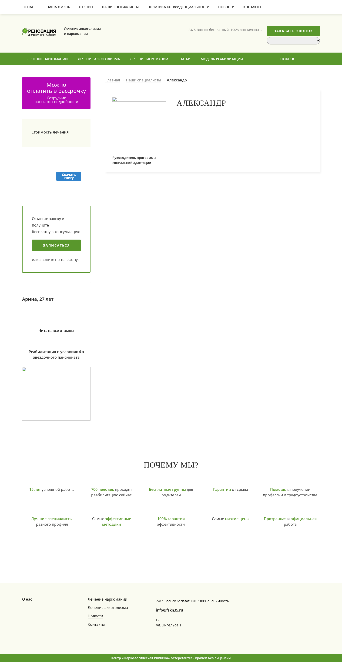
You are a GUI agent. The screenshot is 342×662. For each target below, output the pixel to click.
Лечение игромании (149, 59)
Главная (112, 80)
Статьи (184, 59)
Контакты (252, 7)
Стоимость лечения (50, 132)
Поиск (287, 59)
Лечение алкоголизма (99, 59)
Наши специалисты (120, 7)
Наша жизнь (58, 7)
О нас (29, 7)
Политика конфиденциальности (178, 7)
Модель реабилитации (222, 59)
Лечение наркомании (47, 59)
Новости (226, 7)
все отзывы (63, 330)
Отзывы (86, 7)
